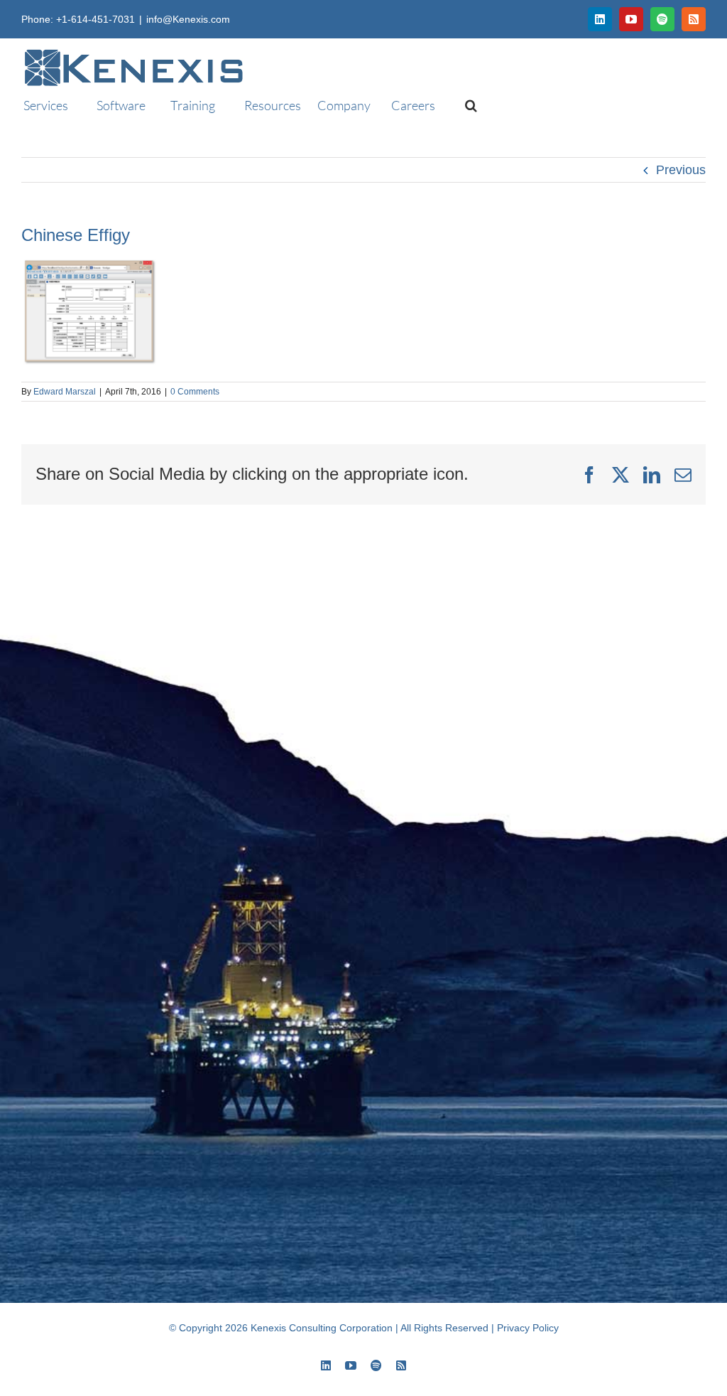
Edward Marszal (64, 392)
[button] (464, 105)
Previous (681, 170)
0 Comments (194, 392)
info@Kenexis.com (188, 19)
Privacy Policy (528, 1327)
